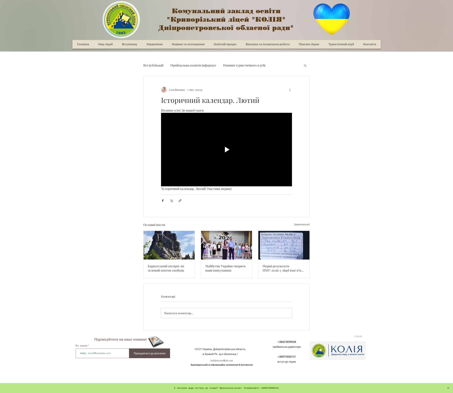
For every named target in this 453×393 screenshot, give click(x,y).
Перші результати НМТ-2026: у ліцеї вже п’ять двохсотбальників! (283, 268)
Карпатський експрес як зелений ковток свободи (166, 268)
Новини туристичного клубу (244, 65)
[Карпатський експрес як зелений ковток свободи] (169, 245)
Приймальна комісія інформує (193, 65)
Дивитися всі (302, 224)
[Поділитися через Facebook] (162, 200)
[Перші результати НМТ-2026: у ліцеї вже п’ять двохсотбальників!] (283, 245)
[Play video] (226, 149)
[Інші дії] (290, 90)
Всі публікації (153, 65)
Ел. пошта (82, 345)
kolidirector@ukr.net (222, 360)
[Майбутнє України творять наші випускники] (226, 245)
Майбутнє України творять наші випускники (225, 268)
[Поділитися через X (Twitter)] (171, 200)
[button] (305, 65)
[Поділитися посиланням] (180, 200)
